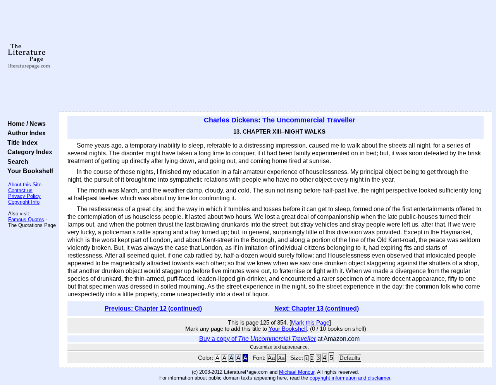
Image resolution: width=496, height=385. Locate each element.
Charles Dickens (231, 120)
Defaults (349, 358)
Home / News (25, 123)
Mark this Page (310, 323)
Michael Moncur (296, 372)
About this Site (24, 184)
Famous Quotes (26, 219)
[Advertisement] (276, 56)
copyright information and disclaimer (350, 378)
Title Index (21, 142)
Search (16, 161)
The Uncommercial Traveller (308, 120)
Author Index (25, 132)
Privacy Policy (24, 196)
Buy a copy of (257, 338)
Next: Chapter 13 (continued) (316, 308)
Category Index (28, 151)
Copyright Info (24, 202)
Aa (271, 358)
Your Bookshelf (28, 170)
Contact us (20, 190)
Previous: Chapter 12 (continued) (153, 308)
